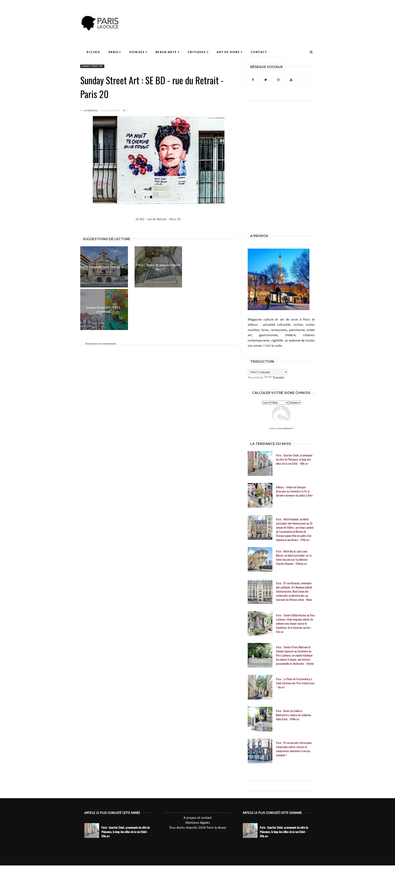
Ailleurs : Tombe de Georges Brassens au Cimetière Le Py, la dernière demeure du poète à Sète (294, 491)
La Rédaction (91, 110)
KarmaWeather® (286, 428)
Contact (259, 52)
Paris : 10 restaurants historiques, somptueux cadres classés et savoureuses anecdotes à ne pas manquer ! (294, 749)
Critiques (197, 52)
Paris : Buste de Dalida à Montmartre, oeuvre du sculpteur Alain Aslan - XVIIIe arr (293, 715)
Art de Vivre (228, 52)
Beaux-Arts (166, 52)
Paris (113, 52)
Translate (278, 377)
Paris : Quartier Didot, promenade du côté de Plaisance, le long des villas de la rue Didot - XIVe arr (294, 459)
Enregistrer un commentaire (100, 343)
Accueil (93, 52)
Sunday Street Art (92, 66)
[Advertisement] (240, 15)
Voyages (137, 52)
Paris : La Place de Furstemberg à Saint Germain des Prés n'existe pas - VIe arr (295, 683)
